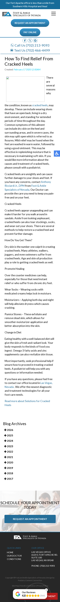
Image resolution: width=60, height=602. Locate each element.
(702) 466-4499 (38, 50)
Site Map (15, 586)
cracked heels (40, 105)
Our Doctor (14, 555)
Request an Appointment (30, 23)
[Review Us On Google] (35, 40)
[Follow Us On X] (30, 40)
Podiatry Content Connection (30, 580)
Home (10, 552)
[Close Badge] (46, 589)
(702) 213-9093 (38, 45)
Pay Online (30, 32)
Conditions (14, 559)
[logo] (22, 14)
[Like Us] (25, 40)
